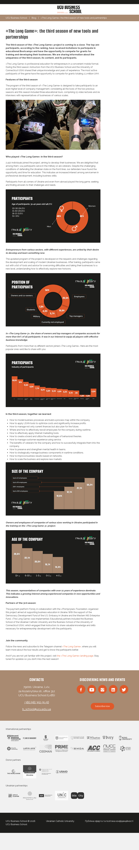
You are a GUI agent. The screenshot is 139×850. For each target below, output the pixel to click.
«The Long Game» (71, 646)
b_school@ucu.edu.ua (36, 709)
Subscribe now (102, 706)
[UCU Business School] (69, 9)
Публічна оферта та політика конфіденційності (109, 821)
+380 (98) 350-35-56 (36, 702)
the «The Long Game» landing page (75, 655)
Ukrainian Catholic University (60, 821)
